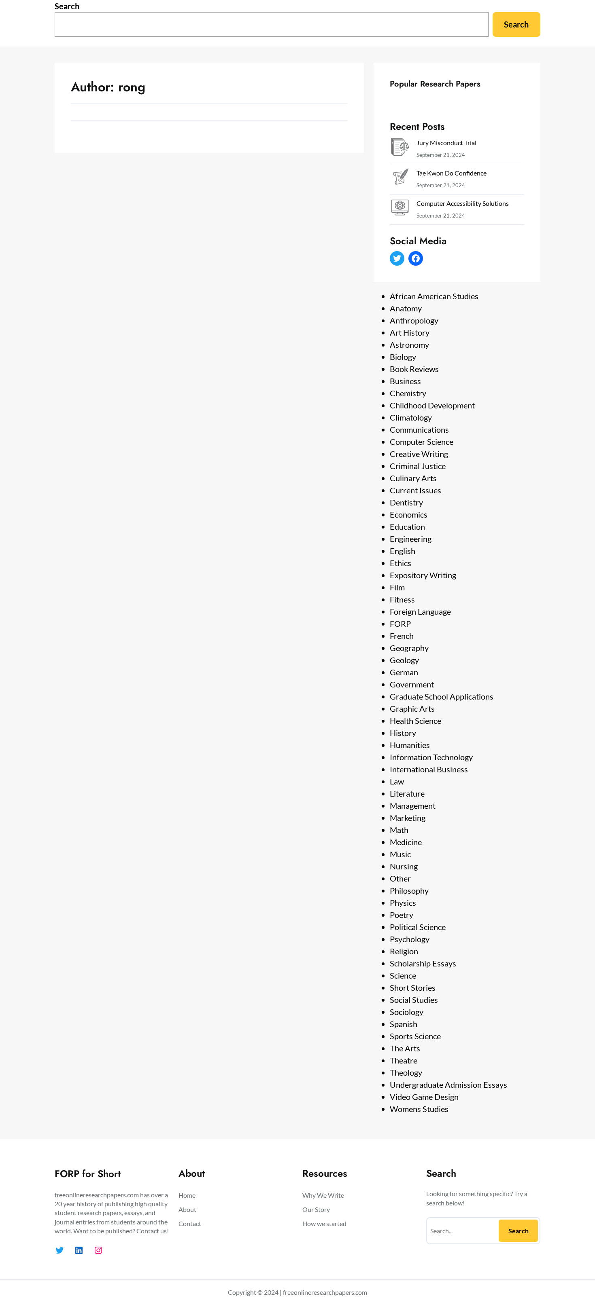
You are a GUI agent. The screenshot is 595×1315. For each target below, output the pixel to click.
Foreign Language (420, 611)
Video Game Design (424, 1096)
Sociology (406, 1012)
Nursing (404, 866)
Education (407, 526)
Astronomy (409, 344)
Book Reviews (414, 369)
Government (412, 684)
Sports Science (415, 1036)
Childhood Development (432, 405)
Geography (409, 648)
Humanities (410, 745)
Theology (406, 1072)
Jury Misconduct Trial (446, 142)
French (402, 636)
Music (400, 854)
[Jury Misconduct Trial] (400, 149)
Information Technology (431, 757)
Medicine (406, 842)
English (402, 551)
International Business (429, 769)
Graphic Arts (412, 708)
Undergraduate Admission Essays (448, 1084)
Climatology (411, 417)
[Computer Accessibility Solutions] (400, 209)
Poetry (401, 915)
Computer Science (421, 441)
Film (397, 587)
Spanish (403, 1024)
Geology (404, 660)
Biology (403, 357)
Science (403, 975)
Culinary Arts (413, 478)
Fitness (402, 599)
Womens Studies (419, 1109)
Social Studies (414, 999)
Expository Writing (423, 575)
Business (405, 381)
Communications (419, 429)
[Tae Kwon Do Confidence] (400, 179)
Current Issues (415, 490)
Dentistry (406, 502)
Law (397, 781)
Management (413, 805)
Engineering (410, 538)
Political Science (418, 927)
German (404, 672)
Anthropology (414, 320)
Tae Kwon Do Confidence (451, 173)
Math (399, 830)
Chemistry (408, 393)
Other (400, 878)
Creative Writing (419, 454)
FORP (400, 623)
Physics (403, 902)
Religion (404, 951)
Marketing (407, 817)
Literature (407, 793)
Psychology (409, 939)
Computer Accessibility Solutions (462, 203)
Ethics (400, 563)
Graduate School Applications (441, 696)
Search (67, 6)
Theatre (403, 1060)
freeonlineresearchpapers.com (325, 1292)
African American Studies (434, 296)
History (403, 733)
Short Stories (413, 987)
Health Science (415, 720)
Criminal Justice (418, 466)
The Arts (405, 1048)
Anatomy (406, 308)
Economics (408, 514)
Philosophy (409, 890)
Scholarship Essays (423, 963)
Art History (409, 332)
